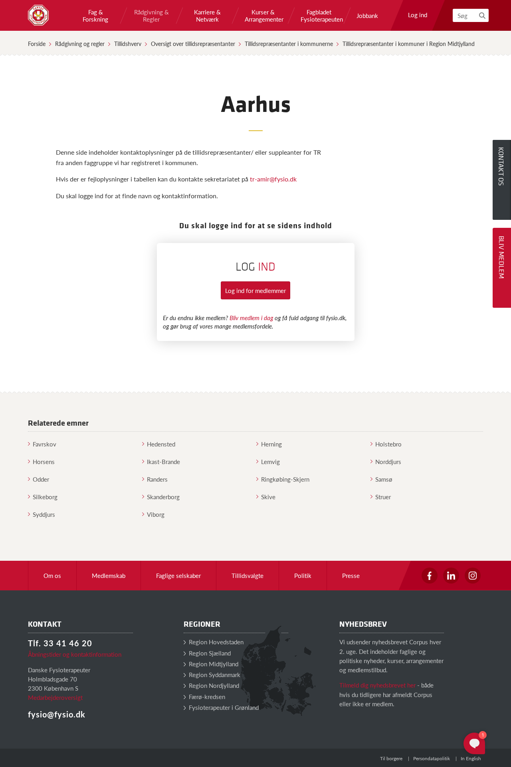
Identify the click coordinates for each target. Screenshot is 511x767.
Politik (302, 575)
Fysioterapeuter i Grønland (223, 707)
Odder (41, 479)
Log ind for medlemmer (255, 290)
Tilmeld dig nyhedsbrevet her (377, 685)
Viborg (155, 514)
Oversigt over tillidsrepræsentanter (193, 44)
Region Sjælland (209, 653)
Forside (37, 44)
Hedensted (161, 444)
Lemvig (270, 461)
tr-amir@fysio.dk (273, 178)
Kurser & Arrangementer (263, 15)
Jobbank (367, 15)
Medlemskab (108, 575)
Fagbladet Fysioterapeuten (319, 15)
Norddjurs (388, 461)
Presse (351, 575)
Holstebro (388, 444)
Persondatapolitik (431, 758)
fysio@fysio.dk (56, 714)
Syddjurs (44, 514)
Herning (271, 444)
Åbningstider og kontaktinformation (74, 654)
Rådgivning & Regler (151, 15)
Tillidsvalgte (247, 575)
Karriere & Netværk (207, 15)
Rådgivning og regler (80, 44)
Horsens (44, 461)
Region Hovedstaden (215, 642)
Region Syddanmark (213, 674)
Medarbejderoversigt (55, 697)
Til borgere (391, 758)
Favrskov (44, 444)
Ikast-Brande (163, 461)
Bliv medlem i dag (251, 317)
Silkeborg (45, 496)
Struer (383, 496)
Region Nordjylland (213, 685)
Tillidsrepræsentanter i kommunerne (289, 44)
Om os (52, 575)
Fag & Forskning (95, 15)
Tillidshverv (127, 44)
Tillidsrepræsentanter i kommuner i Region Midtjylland (409, 44)
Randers (157, 479)
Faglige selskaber (178, 575)
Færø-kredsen (206, 696)
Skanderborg (163, 496)
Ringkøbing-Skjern (285, 479)
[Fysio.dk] (38, 15)
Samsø (383, 479)
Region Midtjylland (212, 663)
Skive (268, 496)
